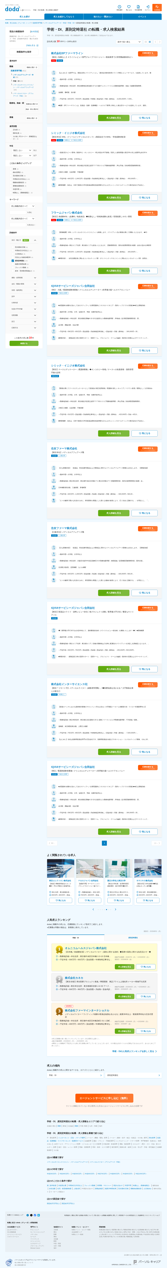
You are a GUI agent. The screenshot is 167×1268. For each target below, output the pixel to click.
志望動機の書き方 (143, 1229)
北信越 (56, 1239)
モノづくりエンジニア (37, 1232)
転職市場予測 (107, 1236)
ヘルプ (157, 1215)
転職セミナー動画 (77, 1234)
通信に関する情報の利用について (82, 1215)
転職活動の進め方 (105, 1229)
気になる (146, 118)
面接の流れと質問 (120, 1232)
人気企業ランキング (107, 1234)
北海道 (56, 1229)
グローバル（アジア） (37, 1246)
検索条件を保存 (24, 52)
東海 (55, 1236)
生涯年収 (125, 1234)
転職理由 (132, 1234)
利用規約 (67, 1215)
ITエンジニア (34, 1229)
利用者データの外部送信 (127, 1215)
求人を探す (25, 17)
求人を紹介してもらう (63, 17)
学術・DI (71, 23)
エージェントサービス (14, 1234)
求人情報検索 (11, 1232)
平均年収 (118, 1234)
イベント (142, 17)
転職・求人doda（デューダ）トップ (18, 23)
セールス (33, 1236)
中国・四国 (57, 1243)
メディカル (34, 1234)
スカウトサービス (13, 1236)
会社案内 (127, 1255)
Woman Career (35, 1248)
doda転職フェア (77, 1232)
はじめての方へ (12, 1229)
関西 (55, 1241)
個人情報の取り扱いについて (24, 1262)
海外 (55, 1248)
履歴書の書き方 (117, 1229)
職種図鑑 (129, 1236)
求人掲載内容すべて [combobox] (19, 206)
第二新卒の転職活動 (153, 1232)
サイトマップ (149, 1215)
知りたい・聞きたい (103, 17)
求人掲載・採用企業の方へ (151, 1255)
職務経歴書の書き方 (130, 1229)
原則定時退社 (112, 1075)
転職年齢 (139, 1234)
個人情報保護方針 (20, 1265)
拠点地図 (136, 1255)
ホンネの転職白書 (119, 1236)
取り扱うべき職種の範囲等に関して (105, 1215)
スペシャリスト (35, 1241)
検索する (24, 343)
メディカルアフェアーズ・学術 (55, 23)
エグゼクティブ (35, 1243)
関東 (55, 1234)
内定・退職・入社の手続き (136, 1232)
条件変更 (34, 32)
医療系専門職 (37, 23)
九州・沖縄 (57, 1246)
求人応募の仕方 (108, 1232)
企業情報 (136, 1236)
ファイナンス (34, 1239)
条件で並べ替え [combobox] (124, 42)
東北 (55, 1232)
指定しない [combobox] (17, 150)
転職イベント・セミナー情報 (81, 1229)
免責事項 (141, 1215)
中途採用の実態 (149, 1234)
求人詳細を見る (113, 118)
